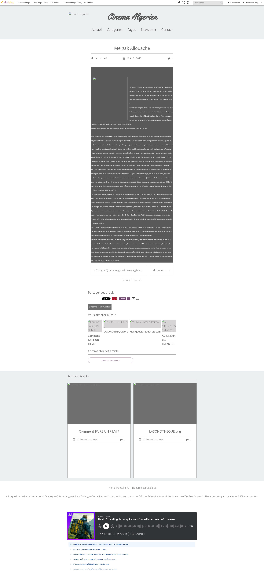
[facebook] (179, 2)
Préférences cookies (247, 496)
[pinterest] (188, 2)
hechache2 (26, 496)
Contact (166, 29)
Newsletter (148, 29)
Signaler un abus (126, 496)
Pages (131, 29)
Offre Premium (190, 496)
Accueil (97, 29)
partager (123, 534)
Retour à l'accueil (132, 280)
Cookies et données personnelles (217, 496)
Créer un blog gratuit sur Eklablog (72, 496)
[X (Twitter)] (183, 2)
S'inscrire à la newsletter (99, 306)
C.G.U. (141, 496)
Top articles (98, 496)
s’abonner (108, 534)
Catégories (114, 29)
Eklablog (151, 487)
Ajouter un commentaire (111, 360)
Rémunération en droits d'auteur (164, 496)
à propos (139, 534)
